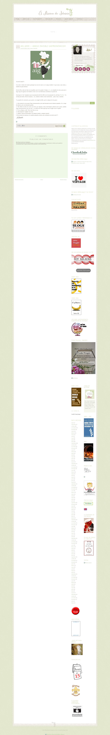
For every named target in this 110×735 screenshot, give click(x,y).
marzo (72, 434)
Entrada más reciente (19, 179)
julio (72, 441)
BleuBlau (62, 95)
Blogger (64, 730)
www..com (76, 621)
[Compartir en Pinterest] (24, 125)
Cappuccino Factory (54, 730)
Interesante (35, 48)
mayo (72, 422)
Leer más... (85, 63)
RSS (67, 730)
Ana (49, 90)
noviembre (73, 427)
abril (72, 436)
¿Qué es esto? (76, 635)
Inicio (42, 179)
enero (72, 431)
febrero (72, 433)
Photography (37, 19)
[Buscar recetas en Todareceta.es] (76, 194)
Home (17, 19)
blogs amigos (69, 19)
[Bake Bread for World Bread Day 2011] (89, 436)
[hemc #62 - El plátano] (76, 314)
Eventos (31, 48)
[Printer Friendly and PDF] (60, 127)
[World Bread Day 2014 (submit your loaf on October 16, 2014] (76, 406)
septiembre (73, 424)
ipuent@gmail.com (91, 140)
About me (26, 19)
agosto (72, 461)
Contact (80, 19)
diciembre (73, 429)
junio (72, 439)
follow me (49, 19)
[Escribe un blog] (19, 125)
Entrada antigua (63, 179)
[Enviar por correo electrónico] (18, 125)
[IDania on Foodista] (88, 503)
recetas (58, 19)
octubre (73, 426)
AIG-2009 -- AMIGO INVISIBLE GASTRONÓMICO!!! (43, 46)
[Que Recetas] (74, 378)
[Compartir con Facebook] (22, 125)
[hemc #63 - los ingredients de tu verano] (76, 293)
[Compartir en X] (21, 125)
